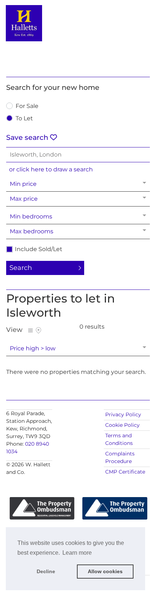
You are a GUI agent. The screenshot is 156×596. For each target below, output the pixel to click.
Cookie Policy (122, 425)
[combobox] (77, 154)
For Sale (27, 106)
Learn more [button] (77, 553)
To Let (24, 119)
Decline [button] (46, 571)
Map (38, 330)
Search (20, 268)
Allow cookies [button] (105, 571)
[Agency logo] (77, 37)
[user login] (130, 18)
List (30, 330)
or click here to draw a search (51, 169)
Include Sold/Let (38, 249)
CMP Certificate (125, 471)
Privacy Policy (123, 414)
